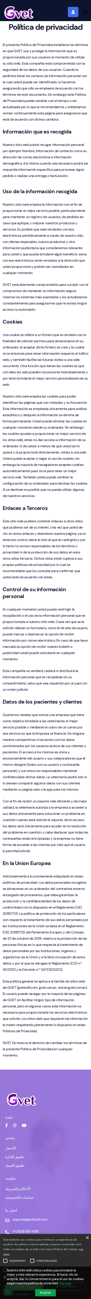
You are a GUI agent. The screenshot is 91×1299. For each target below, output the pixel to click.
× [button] (87, 1237)
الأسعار (10, 1148)
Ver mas (65, 1283)
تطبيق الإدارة (14, 1156)
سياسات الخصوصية (19, 1197)
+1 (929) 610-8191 (25, 1231)
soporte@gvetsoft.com (30, 1219)
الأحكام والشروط (17, 1188)
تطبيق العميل (14, 1165)
